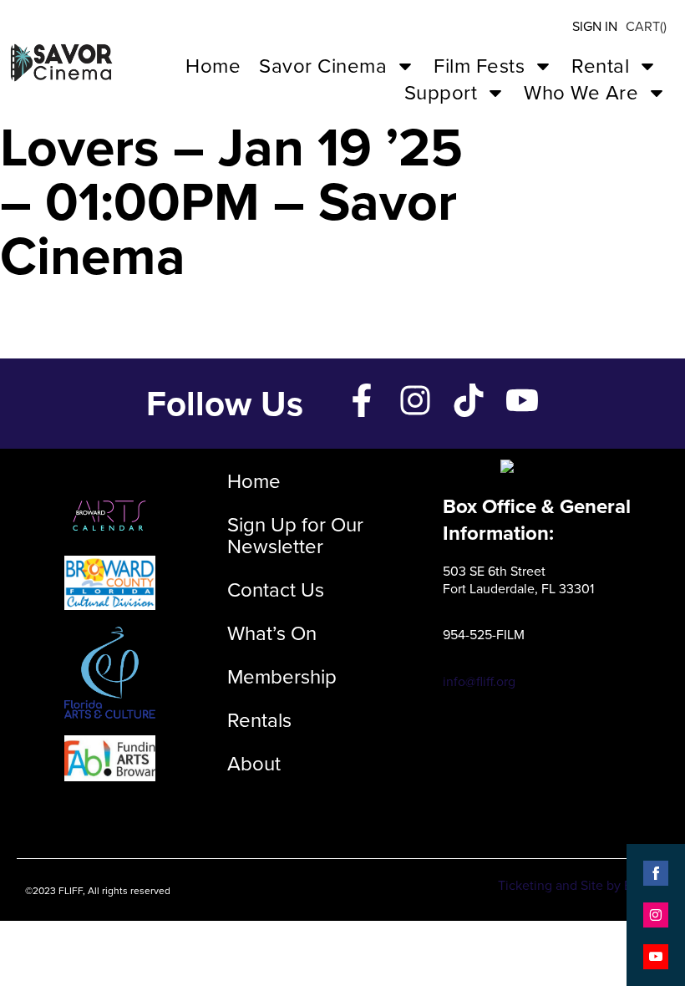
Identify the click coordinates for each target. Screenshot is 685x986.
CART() (646, 26)
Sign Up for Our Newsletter (295, 536)
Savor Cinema (323, 66)
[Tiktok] (468, 400)
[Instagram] (415, 400)
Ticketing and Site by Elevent (583, 885)
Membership (282, 677)
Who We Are (581, 92)
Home (213, 66)
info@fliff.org (479, 681)
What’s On (272, 633)
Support (441, 92)
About (254, 764)
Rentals (259, 720)
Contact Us (275, 590)
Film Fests (479, 66)
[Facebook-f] (361, 400)
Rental (600, 66)
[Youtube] (522, 400)
